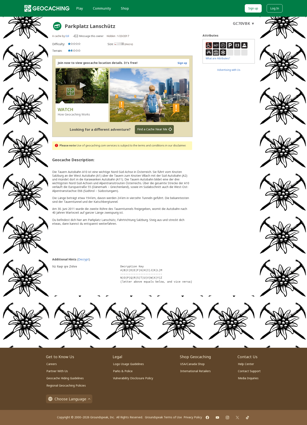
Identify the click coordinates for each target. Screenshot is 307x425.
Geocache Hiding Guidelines (65, 378)
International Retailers (195, 371)
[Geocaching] (47, 8)
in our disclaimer (175, 145)
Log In (274, 8)
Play (79, 8)
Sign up (253, 8)
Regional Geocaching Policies (66, 385)
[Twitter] (237, 417)
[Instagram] (227, 417)
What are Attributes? (218, 58)
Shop (125, 8)
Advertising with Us (228, 70)
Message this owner (91, 36)
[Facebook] (207, 417)
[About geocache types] (57, 26)
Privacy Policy (193, 417)
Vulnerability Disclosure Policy (133, 378)
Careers (51, 364)
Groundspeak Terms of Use (163, 417)
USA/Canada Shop (192, 364)
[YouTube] (217, 417)
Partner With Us (57, 371)
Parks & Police (123, 371)
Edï (67, 36)
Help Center (246, 364)
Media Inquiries (248, 378)
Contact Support (249, 371)
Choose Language (70, 398)
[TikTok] (247, 417)
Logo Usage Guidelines (128, 364)
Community (102, 8)
